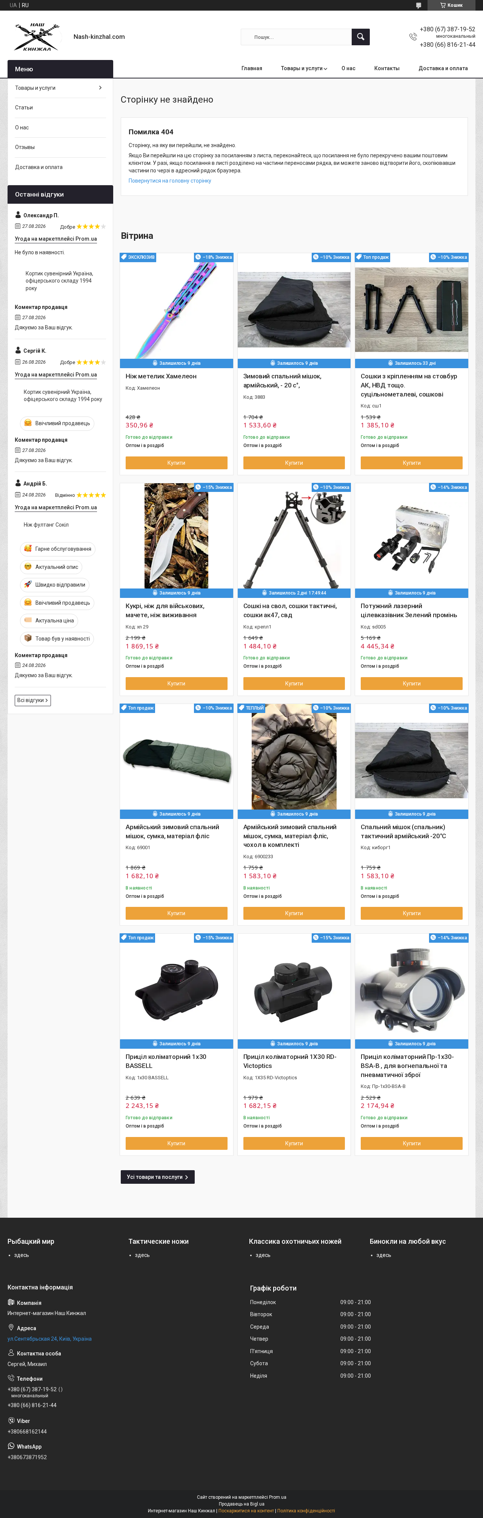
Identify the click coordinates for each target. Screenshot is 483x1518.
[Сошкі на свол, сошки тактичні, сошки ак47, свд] (294, 539)
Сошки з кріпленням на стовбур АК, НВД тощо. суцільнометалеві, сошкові (409, 385)
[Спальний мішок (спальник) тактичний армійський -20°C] (411, 760)
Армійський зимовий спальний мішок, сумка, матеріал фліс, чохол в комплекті (290, 836)
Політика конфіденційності (306, 1510)
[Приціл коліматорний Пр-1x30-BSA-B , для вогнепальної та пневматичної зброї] (411, 990)
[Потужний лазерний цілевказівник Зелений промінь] (411, 539)
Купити (176, 463)
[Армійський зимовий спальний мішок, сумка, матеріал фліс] (176, 760)
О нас (348, 68)
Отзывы (25, 147)
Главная (252, 68)
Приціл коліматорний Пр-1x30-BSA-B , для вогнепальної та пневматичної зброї (407, 1066)
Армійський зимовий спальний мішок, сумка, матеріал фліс (172, 831)
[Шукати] (361, 37)
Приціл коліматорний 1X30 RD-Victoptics (290, 1061)
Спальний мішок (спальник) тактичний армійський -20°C (403, 831)
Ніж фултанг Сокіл (46, 525)
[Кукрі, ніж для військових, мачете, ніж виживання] (176, 539)
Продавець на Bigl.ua (242, 1504)
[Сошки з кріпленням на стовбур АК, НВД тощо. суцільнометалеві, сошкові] (411, 309)
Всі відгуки (30, 700)
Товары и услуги (302, 68)
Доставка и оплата (443, 68)
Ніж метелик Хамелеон (161, 376)
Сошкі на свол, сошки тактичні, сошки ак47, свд (290, 610)
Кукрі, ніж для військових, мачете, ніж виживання (165, 610)
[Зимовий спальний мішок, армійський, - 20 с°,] (294, 309)
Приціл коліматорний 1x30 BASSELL (166, 1061)
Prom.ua (277, 1497)
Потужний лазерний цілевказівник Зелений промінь (409, 610)
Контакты (387, 68)
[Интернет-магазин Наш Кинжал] (38, 37)
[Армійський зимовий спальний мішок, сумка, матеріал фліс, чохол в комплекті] (294, 760)
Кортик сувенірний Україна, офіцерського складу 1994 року (59, 280)
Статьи (24, 107)
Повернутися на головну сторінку (170, 181)
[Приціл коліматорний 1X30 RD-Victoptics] (294, 990)
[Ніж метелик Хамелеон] (176, 309)
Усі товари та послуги (155, 1177)
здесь (21, 1255)
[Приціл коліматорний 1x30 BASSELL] (176, 990)
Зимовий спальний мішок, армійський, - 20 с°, (282, 380)
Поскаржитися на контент (246, 1510)
